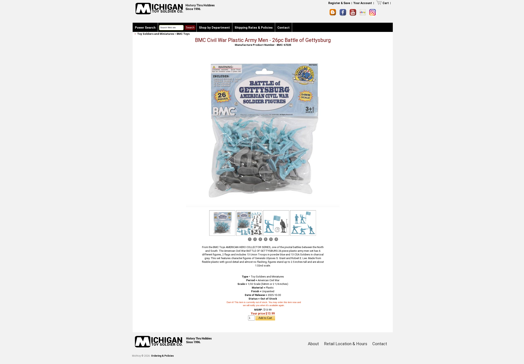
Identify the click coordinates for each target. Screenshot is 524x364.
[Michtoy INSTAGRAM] (373, 13)
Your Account (362, 3)
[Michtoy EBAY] (363, 13)
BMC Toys (183, 33)
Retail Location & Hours (345, 343)
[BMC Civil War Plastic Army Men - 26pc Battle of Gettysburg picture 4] (303, 223)
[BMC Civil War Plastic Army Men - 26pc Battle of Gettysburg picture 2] (249, 223)
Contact (283, 27)
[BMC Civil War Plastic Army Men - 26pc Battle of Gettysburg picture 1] (263, 55)
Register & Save (339, 3)
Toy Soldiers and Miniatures (155, 33)
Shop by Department (214, 27)
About (313, 343)
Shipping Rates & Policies (254, 27)
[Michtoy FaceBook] (344, 13)
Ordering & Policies (162, 355)
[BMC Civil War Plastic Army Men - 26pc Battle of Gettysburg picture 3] (276, 223)
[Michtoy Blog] (334, 13)
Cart (386, 3)
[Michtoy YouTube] (354, 13)
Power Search (145, 27)
